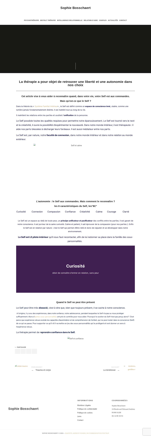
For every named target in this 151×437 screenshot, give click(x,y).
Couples (103, 20)
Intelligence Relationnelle (69, 20)
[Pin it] (28, 351)
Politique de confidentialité (87, 409)
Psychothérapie (31, 20)
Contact (123, 20)
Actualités (113, 20)
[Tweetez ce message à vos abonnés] (23, 351)
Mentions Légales (84, 405)
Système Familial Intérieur (46, 106)
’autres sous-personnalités (45, 317)
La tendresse (106, 369)
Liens (79, 416)
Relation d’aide (91, 20)
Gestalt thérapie (48, 20)
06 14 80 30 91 (117, 416)
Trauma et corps (45, 369)
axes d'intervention (64, 52)
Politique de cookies (85, 413)
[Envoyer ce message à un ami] (34, 351)
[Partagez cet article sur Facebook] (17, 351)
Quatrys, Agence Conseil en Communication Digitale (87, 433)
